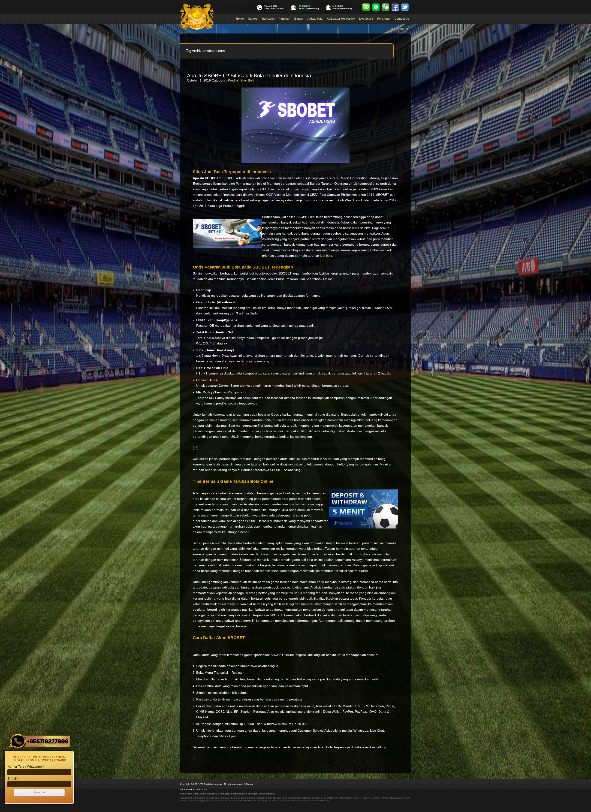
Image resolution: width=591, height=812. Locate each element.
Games (252, 18)
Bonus (298, 18)
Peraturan (383, 18)
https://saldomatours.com (193, 789)
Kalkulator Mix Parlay (341, 18)
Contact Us (402, 18)
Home (240, 18)
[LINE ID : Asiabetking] (366, 7)
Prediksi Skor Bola (241, 80)
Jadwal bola (315, 18)
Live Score (366, 18)
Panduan (284, 18)
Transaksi (268, 18)
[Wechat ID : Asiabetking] (385, 7)
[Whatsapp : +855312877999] (376, 7)
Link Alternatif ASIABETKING (313, 800)
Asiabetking (186, 798)
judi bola (326, 255)
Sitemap (249, 784)
